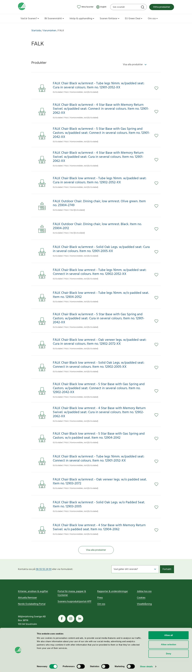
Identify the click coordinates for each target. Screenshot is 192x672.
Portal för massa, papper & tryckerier (72, 593)
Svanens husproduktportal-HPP (74, 601)
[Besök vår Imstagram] (70, 618)
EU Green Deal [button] (132, 19)
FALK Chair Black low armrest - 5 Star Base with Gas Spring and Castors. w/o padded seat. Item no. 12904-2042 (99, 436)
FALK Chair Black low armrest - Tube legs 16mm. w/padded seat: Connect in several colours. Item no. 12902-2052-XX (99, 272)
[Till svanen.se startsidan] (22, 7)
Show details (146, 666)
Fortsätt (167, 569)
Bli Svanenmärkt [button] (53, 19)
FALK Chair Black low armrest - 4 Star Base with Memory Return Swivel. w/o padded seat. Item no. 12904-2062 (99, 527)
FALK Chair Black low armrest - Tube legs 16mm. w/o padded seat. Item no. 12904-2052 (101, 295)
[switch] (81, 666)
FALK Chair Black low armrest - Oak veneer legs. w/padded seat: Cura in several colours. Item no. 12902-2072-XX (99, 342)
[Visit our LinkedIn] (79, 618)
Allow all (168, 635)
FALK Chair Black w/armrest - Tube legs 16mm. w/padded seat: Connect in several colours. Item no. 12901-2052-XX (98, 459)
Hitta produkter (161, 7)
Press (100, 598)
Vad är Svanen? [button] (29, 19)
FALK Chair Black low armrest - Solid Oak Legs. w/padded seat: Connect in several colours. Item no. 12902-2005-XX (98, 365)
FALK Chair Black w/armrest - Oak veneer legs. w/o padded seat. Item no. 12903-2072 (100, 482)
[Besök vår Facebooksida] (62, 618)
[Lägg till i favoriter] (157, 88)
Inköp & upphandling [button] (81, 19)
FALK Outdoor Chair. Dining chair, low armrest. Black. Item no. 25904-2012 (97, 226)
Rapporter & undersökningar (112, 591)
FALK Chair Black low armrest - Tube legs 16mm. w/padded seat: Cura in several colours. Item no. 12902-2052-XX (99, 180)
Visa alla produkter (96, 550)
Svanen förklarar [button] (108, 19)
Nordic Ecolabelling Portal (31, 604)
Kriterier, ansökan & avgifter (33, 591)
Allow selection (168, 644)
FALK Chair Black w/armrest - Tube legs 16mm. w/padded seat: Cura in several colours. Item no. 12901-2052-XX (98, 85)
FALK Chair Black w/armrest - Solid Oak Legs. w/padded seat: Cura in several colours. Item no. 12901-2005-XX (101, 249)
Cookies (141, 598)
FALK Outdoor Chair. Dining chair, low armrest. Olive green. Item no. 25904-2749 (99, 203)
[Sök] (142, 7)
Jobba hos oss (144, 591)
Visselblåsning (144, 604)
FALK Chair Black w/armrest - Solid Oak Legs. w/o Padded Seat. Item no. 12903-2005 (99, 504)
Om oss (101, 604)
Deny (168, 653)
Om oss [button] (152, 19)
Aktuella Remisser (27, 598)
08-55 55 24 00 (44, 569)
